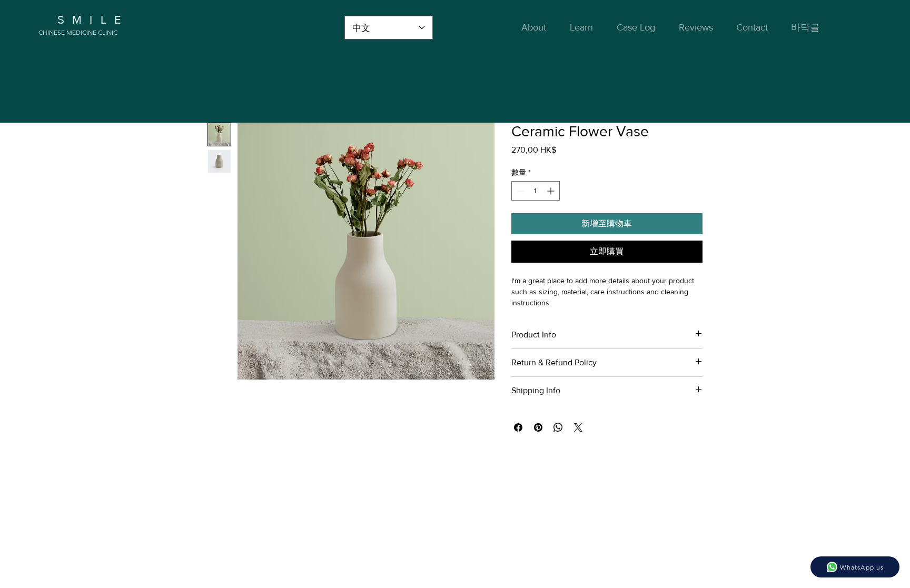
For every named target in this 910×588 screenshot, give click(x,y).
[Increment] (551, 191)
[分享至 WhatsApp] (558, 427)
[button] (585, 27)
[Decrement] (519, 191)
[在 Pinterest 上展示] (538, 427)
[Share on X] (578, 427)
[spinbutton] (535, 191)
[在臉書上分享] (518, 427)
